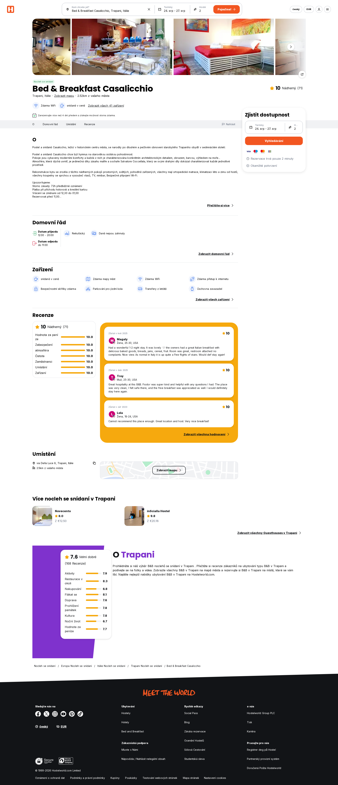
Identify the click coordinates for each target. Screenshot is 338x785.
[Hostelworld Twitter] (46, 714)
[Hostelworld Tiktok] (80, 714)
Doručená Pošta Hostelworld (264, 768)
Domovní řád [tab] (50, 124)
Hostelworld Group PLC (261, 713)
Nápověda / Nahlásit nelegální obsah (143, 758)
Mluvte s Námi (129, 749)
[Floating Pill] (290, 46)
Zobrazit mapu (64, 96)
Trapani (37, 96)
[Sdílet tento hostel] (302, 74)
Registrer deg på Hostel (261, 749)
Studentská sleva (194, 758)
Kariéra (251, 731)
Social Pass (191, 713)
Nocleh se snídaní (43, 81)
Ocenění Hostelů (194, 740)
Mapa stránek (191, 777)
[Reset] (149, 9)
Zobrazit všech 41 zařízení (106, 105)
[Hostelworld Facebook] (38, 714)
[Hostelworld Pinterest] (72, 714)
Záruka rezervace (195, 731)
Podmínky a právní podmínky (87, 777)
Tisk (249, 722)
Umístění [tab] (71, 124)
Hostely (125, 713)
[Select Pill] (319, 9)
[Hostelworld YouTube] (63, 714)
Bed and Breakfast (132, 731)
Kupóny (115, 777)
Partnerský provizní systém (263, 758)
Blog (187, 722)
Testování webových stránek (160, 777)
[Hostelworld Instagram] (55, 714)
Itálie (48, 96)
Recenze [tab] (89, 124)
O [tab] (33, 124)
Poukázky (131, 777)
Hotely (125, 722)
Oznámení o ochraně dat (50, 777)
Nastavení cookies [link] (215, 777)
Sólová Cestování (194, 749)
